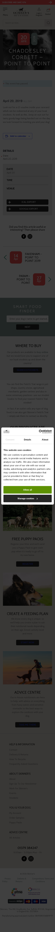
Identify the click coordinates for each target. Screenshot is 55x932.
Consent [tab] (10, 439)
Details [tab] (27, 439)
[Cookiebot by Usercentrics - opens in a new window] (39, 431)
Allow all (27, 489)
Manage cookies (26, 498)
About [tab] (45, 439)
